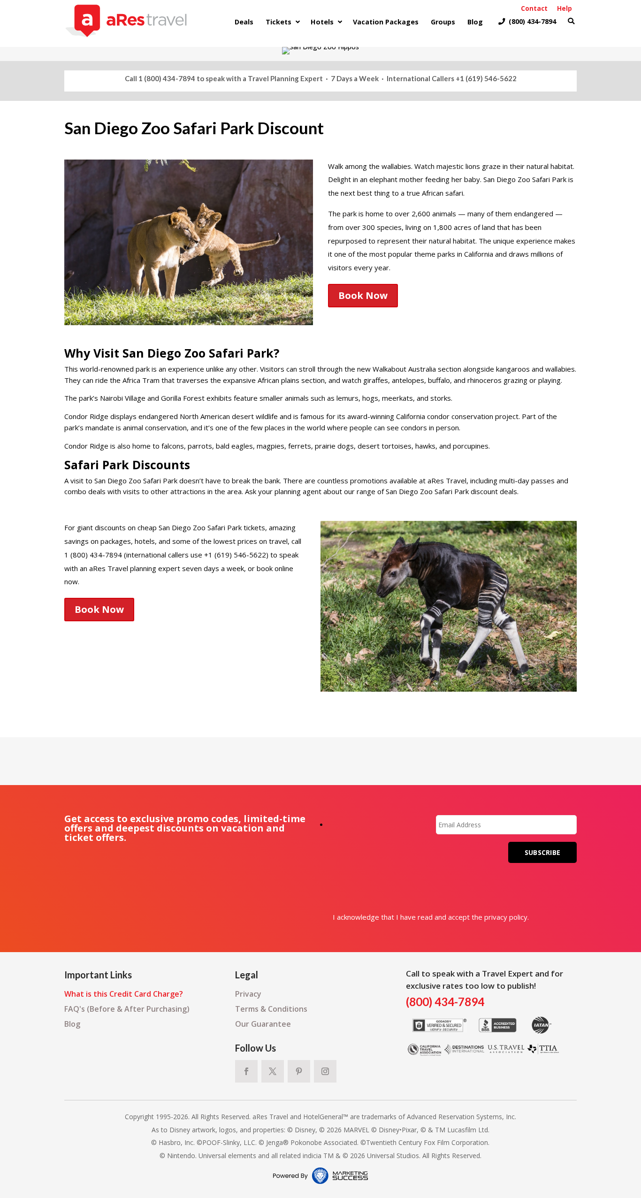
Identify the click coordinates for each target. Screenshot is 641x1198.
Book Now (363, 295)
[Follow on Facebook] (246, 1071)
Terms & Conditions (271, 1009)
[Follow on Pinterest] (299, 1071)
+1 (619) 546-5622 (486, 78)
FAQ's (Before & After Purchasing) (127, 1009)
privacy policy (505, 917)
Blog (72, 1024)
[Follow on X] (272, 1071)
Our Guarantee (263, 1024)
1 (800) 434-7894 (166, 78)
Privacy (248, 994)
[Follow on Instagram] (325, 1071)
